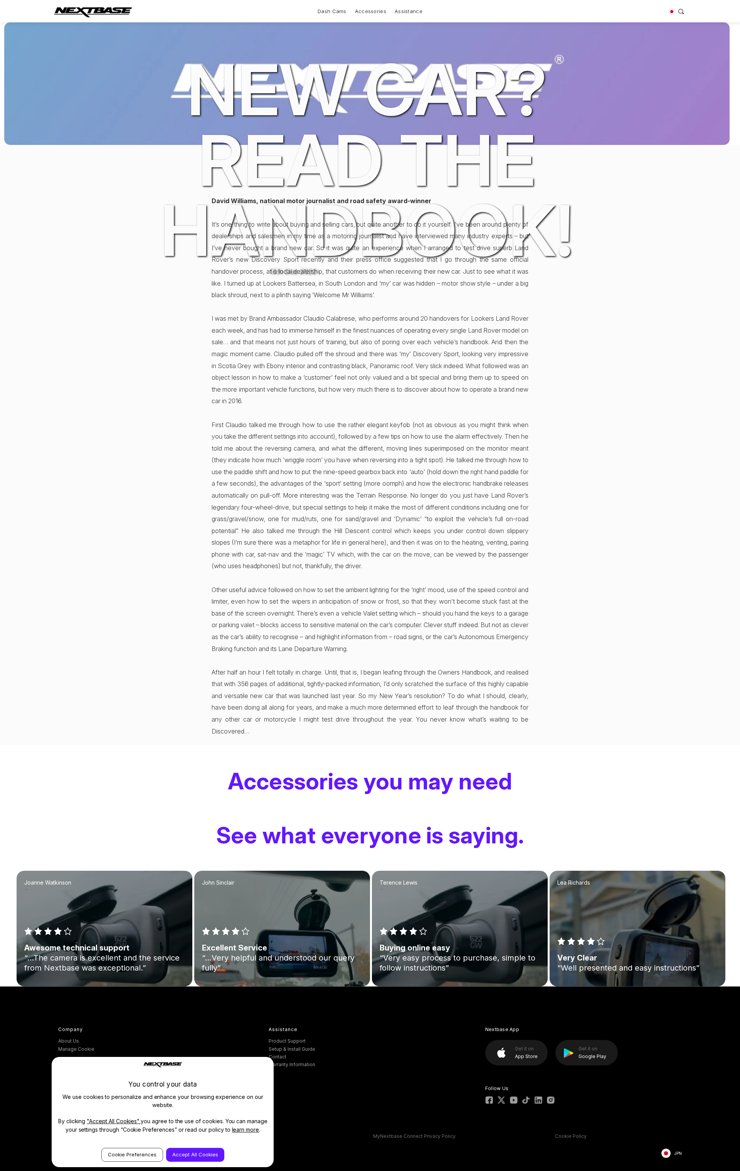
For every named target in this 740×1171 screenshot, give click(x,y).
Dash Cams (332, 11)
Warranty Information (292, 1064)
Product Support (287, 1041)
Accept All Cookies (195, 1154)
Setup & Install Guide (292, 1049)
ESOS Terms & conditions (245, 1136)
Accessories (370, 11)
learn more (245, 1129)
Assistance (408, 11)
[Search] (681, 11)
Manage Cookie (76, 1049)
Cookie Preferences (132, 1154)
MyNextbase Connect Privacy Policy (414, 1136)
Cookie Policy (571, 1136)
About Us (68, 1041)
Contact (277, 1057)
